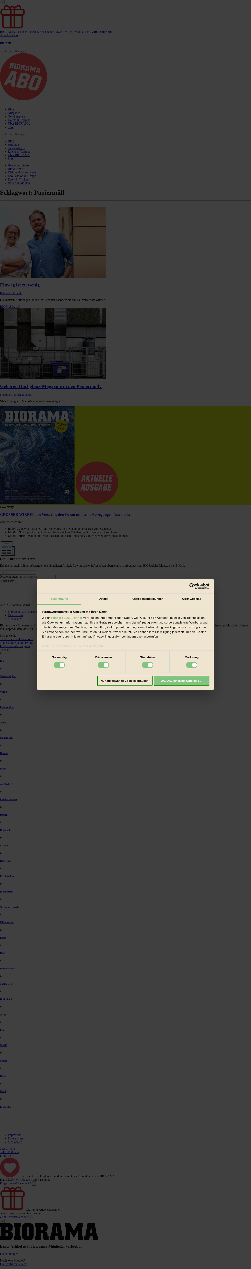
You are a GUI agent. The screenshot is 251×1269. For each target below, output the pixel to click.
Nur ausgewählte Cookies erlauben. (125, 680)
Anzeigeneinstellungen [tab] (147, 598)
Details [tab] (103, 598)
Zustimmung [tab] (59, 598)
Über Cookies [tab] (191, 598)
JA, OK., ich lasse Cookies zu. (181, 680)
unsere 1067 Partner (68, 617)
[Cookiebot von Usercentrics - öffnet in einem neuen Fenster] (192, 586)
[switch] (103, 665)
